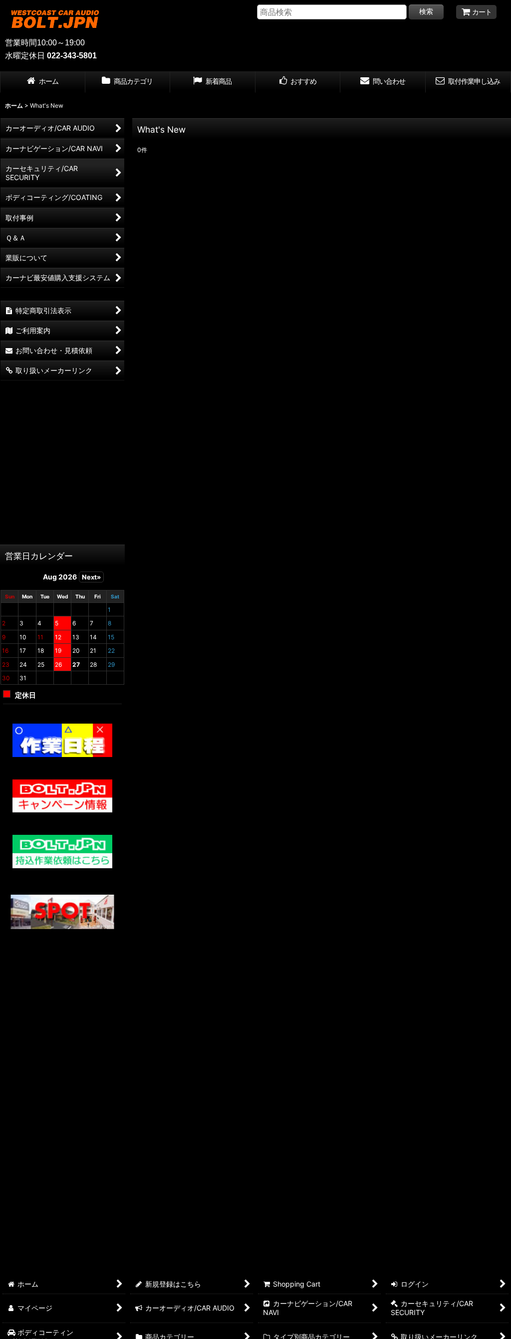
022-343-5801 (72, 55)
